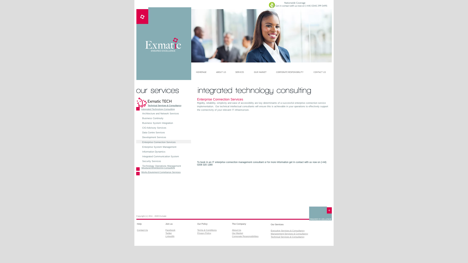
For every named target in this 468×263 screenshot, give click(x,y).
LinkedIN (169, 236)
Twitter (168, 233)
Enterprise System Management (159, 147)
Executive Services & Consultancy (288, 230)
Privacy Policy (204, 233)
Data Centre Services (153, 132)
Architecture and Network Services (160, 113)
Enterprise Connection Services (159, 142)
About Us (236, 230)
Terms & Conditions (207, 230)
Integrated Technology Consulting (158, 109)
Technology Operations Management (161, 166)
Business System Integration (157, 123)
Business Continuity (152, 118)
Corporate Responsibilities (245, 236)
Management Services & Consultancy (289, 233)
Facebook (170, 230)
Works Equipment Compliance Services (161, 172)
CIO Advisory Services (154, 127)
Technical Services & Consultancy (164, 105)
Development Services (154, 137)
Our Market (237, 233)
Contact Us (142, 230)
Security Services (151, 161)
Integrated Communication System (160, 156)
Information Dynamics (153, 151)
